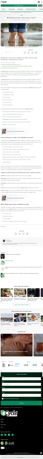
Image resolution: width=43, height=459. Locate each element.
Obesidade (4, 124)
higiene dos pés (25, 74)
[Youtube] (9, 435)
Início (11, 12)
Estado (3, 387)
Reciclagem (20, 9)
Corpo (22, 12)
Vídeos (3, 9)
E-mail (3, 376)
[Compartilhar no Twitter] (32, 52)
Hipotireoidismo (5, 119)
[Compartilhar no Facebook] (28, 52)
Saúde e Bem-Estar (17, 12)
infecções (29, 73)
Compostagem (12, 9)
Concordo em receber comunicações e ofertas (11, 398)
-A (11, 52)
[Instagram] (5, 435)
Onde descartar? (19, 5)
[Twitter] (12, 435)
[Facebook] (2, 435)
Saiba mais (21, 457)
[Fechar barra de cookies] (41, 457)
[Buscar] (39, 2)
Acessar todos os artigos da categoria (21, 304)
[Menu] (41, 2)
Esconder (13, 62)
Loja (41, 5)
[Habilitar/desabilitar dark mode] (6, 52)
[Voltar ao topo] (41, 453)
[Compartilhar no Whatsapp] (24, 52)
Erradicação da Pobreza (31, 9)
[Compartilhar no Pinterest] (36, 52)
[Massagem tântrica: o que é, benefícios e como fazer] (17, 345)
